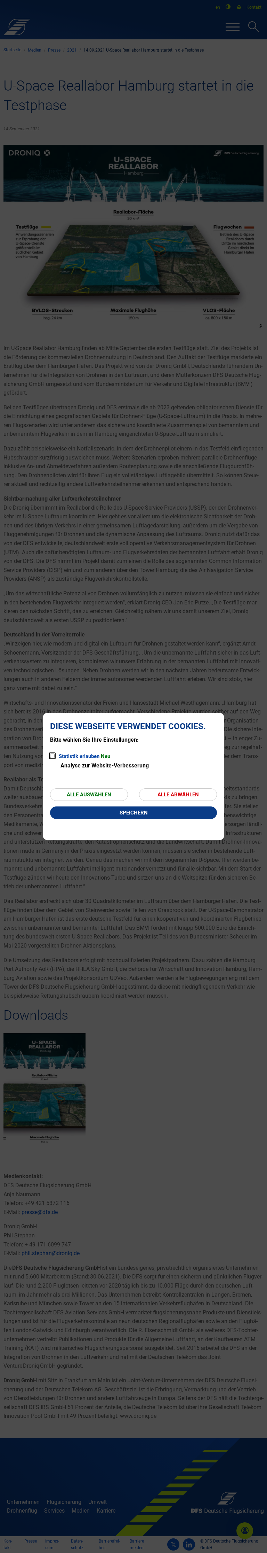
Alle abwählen (178, 794)
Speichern (134, 813)
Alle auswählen (89, 794)
